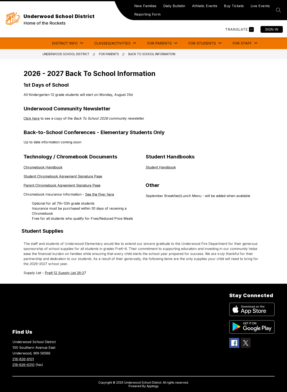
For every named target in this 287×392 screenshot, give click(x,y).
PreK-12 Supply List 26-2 (64, 273)
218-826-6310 (23, 365)
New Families (145, 6)
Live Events (260, 6)
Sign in (271, 29)
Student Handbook (161, 167)
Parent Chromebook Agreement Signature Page (62, 185)
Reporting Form (147, 14)
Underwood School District (66, 54)
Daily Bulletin (174, 6)
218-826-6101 (23, 359)
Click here (31, 118)
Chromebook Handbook (43, 167)
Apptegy (153, 386)
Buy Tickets (234, 6)
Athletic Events (204, 6)
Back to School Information (151, 54)
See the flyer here (99, 194)
